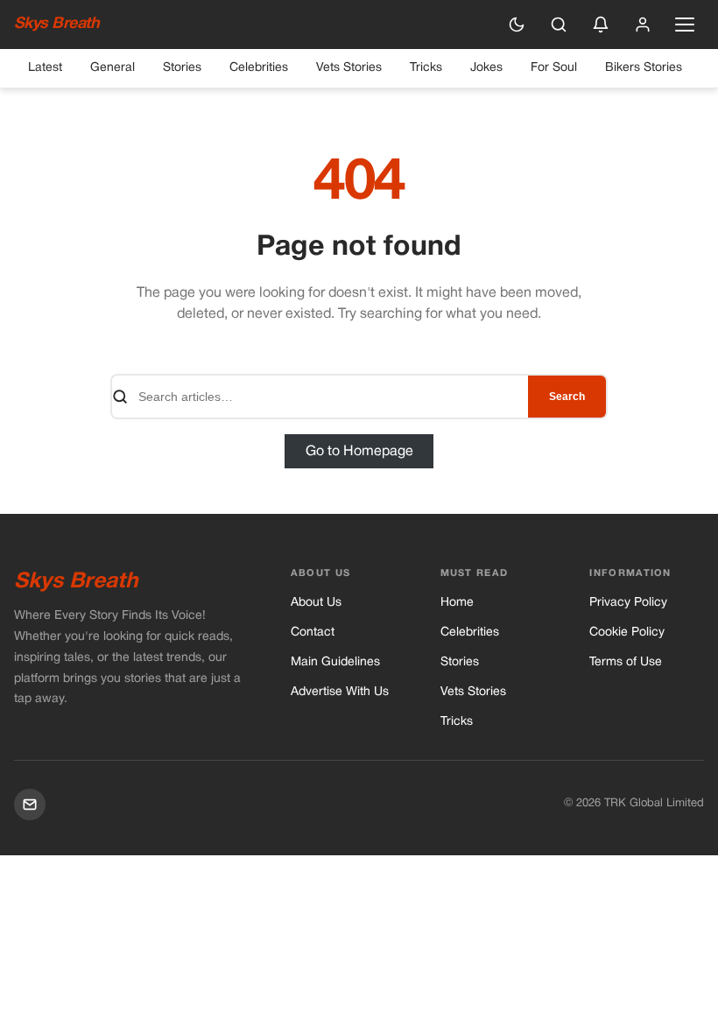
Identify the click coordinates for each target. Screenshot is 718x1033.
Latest (45, 68)
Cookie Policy (627, 632)
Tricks (426, 68)
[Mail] (30, 804)
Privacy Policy (628, 602)
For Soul (554, 68)
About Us (316, 602)
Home (457, 602)
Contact (312, 632)
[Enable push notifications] (600, 24)
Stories (182, 68)
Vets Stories (349, 68)
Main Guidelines (335, 662)
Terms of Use (625, 662)
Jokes (486, 68)
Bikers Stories (643, 68)
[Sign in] (642, 24)
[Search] (558, 24)
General (112, 68)
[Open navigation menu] (684, 24)
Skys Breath (56, 24)
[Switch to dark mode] (516, 24)
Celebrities (258, 68)
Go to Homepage (359, 451)
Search (567, 396)
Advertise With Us (340, 692)
